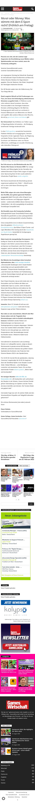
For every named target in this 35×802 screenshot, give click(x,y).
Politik (2, 771)
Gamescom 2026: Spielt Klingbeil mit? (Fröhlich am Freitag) (6, 479)
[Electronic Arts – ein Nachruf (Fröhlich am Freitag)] (29, 472)
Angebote (3, 777)
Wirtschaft (4, 768)
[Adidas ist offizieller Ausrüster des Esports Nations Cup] (29, 488)
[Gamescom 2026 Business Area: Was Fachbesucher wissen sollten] (26, 664)
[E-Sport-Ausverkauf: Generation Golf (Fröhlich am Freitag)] (17, 488)
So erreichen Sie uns (24, 794)
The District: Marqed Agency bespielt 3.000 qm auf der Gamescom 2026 (6, 494)
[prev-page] (16, 500)
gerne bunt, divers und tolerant (16, 117)
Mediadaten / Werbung (14, 797)
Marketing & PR (5, 765)
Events (3, 780)
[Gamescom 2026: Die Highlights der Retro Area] (9, 664)
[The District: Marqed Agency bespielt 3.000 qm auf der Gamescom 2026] (6, 488)
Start (2, 13)
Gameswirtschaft (7, 28)
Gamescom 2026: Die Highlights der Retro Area (8, 671)
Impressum (11, 792)
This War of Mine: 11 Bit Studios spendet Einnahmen (8, 457)
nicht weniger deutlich (22, 262)
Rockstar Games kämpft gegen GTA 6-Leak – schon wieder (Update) (8, 689)
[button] (3, 798)
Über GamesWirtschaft (11, 794)
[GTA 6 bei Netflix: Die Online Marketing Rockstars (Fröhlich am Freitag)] (17, 472)
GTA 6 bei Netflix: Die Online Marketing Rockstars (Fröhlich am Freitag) (17, 480)
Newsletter (24, 797)
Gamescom (4, 774)
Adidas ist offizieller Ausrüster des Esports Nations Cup (29, 494)
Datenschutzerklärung (21, 792)
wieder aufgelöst (23, 176)
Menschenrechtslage (12, 255)
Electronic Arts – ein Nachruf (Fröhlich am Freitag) (29, 478)
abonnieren (22, 418)
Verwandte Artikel (12, 465)
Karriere (3, 783)
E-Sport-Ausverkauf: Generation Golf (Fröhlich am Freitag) (17, 494)
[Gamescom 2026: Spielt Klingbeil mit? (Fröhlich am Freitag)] (6, 472)
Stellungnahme (10, 131)
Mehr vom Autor (24, 465)
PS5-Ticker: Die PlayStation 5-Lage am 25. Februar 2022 (26, 457)
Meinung (7, 13)
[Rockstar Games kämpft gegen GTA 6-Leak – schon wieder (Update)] (9, 682)
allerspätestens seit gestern (9, 306)
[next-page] (19, 500)
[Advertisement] (17, 3)
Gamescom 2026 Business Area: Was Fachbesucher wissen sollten (26, 672)
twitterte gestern (19, 369)
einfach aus (24, 299)
